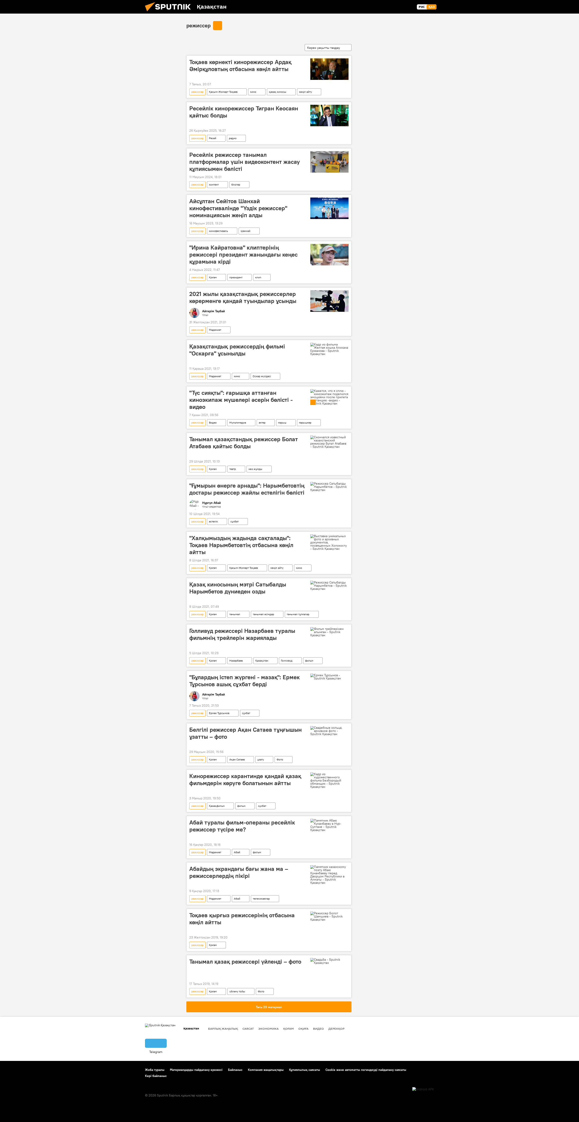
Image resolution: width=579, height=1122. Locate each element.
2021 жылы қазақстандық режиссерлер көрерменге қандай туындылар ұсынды (242, 297)
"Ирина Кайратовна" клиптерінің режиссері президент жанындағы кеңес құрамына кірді (243, 254)
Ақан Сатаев (237, 759)
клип (258, 277)
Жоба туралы (154, 1070)
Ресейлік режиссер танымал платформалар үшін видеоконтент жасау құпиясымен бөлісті (244, 161)
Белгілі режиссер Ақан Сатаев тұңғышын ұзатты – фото (245, 733)
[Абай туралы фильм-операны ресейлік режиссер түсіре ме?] (329, 825)
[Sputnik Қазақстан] (169, 12)
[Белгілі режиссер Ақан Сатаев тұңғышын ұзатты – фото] (329, 731)
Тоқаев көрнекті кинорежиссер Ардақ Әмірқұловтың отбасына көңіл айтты (240, 65)
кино (253, 91)
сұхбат (234, 521)
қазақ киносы (277, 91)
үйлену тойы (237, 991)
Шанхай (245, 231)
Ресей (212, 138)
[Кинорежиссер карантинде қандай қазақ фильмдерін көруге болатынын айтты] (329, 780)
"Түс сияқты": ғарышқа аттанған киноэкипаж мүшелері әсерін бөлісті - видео (241, 399)
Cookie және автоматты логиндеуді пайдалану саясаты (365, 1070)
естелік (213, 521)
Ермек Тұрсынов (219, 713)
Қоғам (213, 277)
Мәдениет (215, 329)
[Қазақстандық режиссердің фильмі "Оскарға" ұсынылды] (329, 349)
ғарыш (282, 422)
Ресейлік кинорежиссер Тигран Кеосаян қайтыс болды (243, 112)
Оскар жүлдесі (262, 376)
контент (214, 184)
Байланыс (235, 1070)
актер (262, 422)
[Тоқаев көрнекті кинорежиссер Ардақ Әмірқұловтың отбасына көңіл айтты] (329, 69)
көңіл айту (305, 91)
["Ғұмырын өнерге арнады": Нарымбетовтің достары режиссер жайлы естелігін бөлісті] (329, 486)
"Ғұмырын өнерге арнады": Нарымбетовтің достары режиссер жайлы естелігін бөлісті (246, 489)
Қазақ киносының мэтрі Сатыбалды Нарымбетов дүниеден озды (237, 588)
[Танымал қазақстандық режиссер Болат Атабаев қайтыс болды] (329, 442)
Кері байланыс (156, 1076)
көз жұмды (255, 469)
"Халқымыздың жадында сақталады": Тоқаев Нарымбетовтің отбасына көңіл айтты (241, 545)
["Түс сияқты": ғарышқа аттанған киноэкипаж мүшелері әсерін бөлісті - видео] (329, 397)
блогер (235, 184)
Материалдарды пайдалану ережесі (196, 1070)
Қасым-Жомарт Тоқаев (223, 91)
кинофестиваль (218, 231)
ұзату (260, 759)
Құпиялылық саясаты (304, 1070)
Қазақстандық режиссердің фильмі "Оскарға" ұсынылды (237, 350)
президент (235, 277)
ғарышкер (305, 422)
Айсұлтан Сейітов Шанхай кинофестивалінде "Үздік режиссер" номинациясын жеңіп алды (238, 208)
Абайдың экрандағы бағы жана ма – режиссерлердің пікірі (238, 872)
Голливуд (286, 660)
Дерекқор (336, 1029)
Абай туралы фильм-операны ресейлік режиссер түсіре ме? (242, 826)
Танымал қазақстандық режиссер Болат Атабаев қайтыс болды (243, 443)
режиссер (198, 25)
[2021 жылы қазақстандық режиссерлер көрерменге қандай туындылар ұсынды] (329, 301)
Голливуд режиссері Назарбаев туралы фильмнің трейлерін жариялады (242, 634)
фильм (309, 660)
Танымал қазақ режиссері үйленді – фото (245, 961)
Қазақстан (261, 660)
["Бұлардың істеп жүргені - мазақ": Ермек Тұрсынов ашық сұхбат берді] (329, 677)
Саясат (248, 1029)
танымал (234, 614)
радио (233, 138)
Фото (280, 759)
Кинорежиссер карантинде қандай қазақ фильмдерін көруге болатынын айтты (245, 779)
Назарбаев (236, 660)
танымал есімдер (263, 614)
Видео (213, 422)
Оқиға (303, 1029)
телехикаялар (261, 898)
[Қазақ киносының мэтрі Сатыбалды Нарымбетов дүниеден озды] (329, 585)
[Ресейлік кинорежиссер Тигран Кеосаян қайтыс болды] (329, 115)
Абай (237, 852)
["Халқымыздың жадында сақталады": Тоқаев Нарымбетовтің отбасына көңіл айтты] (329, 542)
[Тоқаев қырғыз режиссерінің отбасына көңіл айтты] (329, 916)
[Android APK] (423, 1089)
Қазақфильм (217, 806)
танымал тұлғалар (298, 614)
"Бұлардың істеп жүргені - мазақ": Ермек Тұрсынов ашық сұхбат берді (244, 681)
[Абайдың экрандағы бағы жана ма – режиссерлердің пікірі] (329, 874)
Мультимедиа (237, 422)
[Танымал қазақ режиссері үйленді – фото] (329, 961)
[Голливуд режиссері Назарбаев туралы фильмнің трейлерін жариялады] (329, 632)
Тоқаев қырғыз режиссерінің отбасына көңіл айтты (242, 919)
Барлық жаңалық (223, 1029)
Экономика (268, 1029)
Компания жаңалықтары (266, 1070)
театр (232, 469)
